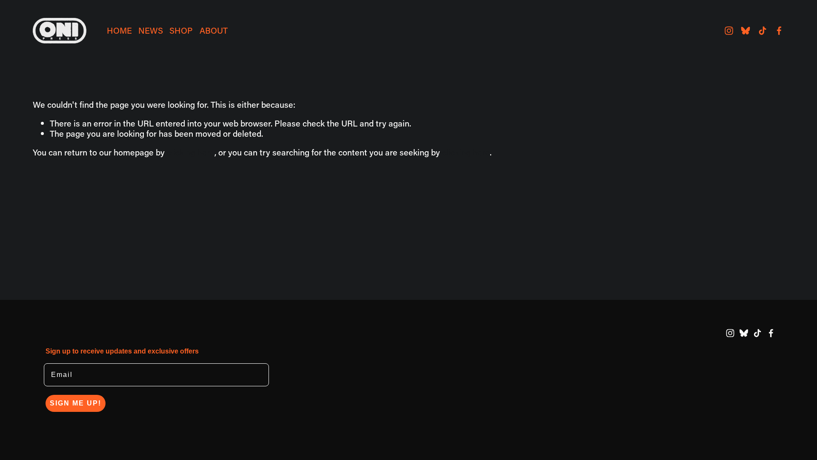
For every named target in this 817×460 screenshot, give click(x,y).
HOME (119, 30)
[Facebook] (779, 31)
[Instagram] (729, 31)
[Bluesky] (745, 31)
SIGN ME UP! (75, 403)
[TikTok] (762, 31)
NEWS (150, 30)
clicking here (190, 152)
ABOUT (214, 30)
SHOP (181, 30)
